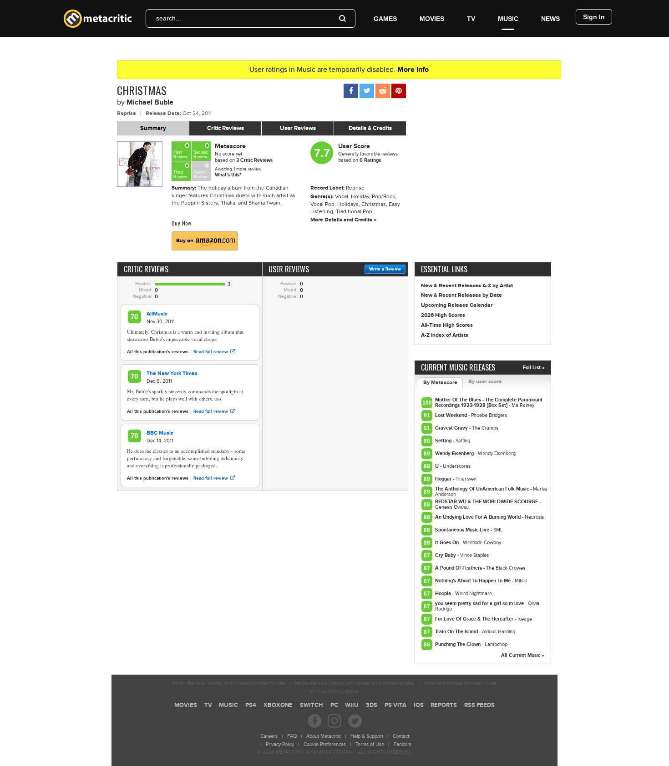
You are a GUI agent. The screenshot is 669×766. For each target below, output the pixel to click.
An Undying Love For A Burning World (478, 517)
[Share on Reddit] (382, 91)
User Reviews (298, 128)
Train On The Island (457, 632)
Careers (269, 736)
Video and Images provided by (460, 683)
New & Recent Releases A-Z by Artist (467, 285)
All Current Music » (522, 655)
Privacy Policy (280, 744)
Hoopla (443, 593)
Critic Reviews (225, 128)
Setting (444, 441)
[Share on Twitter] (367, 91)
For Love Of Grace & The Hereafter (475, 619)
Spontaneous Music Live (463, 530)
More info (413, 69)
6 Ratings (370, 160)
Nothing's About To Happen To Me (473, 581)
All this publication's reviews (157, 352)
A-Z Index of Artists (444, 335)
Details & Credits (370, 128)
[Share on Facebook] (351, 91)
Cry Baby (446, 555)
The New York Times (172, 373)
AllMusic (157, 313)
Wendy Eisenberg (455, 453)
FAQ (292, 736)
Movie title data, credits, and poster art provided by (354, 683)
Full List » (534, 367)
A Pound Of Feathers (459, 568)
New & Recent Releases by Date (461, 295)
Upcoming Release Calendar (456, 305)
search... (168, 18)
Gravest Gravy (452, 428)
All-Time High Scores (447, 325)
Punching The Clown (458, 644)
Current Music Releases (458, 367)
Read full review (210, 352)
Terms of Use (369, 744)
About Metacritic (323, 736)
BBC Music (160, 433)
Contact (401, 736)
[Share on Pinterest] (398, 91)
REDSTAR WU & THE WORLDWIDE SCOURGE (487, 502)
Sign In (594, 16)
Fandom (402, 744)
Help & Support (366, 736)
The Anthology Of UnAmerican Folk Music (482, 489)
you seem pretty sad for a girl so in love (480, 603)
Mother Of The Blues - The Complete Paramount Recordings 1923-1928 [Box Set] (488, 402)
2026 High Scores (443, 315)
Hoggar (444, 479)
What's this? (228, 175)
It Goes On (447, 543)
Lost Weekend (451, 415)
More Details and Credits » (343, 219)
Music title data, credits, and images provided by (229, 683)
